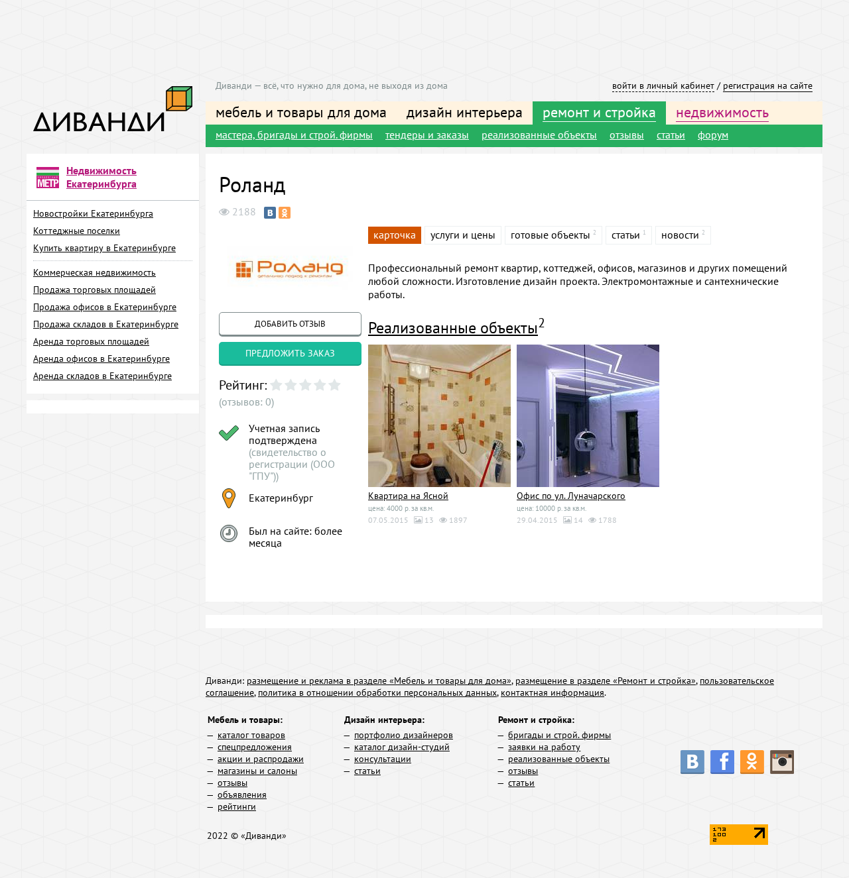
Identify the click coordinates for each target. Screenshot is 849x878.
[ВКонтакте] (270, 213)
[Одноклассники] (285, 213)
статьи (671, 134)
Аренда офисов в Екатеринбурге (101, 358)
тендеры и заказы (427, 134)
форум (713, 134)
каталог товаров (251, 735)
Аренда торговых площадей (91, 341)
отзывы (627, 134)
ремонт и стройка (599, 112)
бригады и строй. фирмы (559, 735)
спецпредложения (255, 747)
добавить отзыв (290, 323)
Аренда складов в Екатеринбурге (102, 376)
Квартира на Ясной (408, 496)
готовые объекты (550, 234)
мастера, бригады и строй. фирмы (294, 134)
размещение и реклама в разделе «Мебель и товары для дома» (379, 680)
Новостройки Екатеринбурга (93, 213)
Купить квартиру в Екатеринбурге (104, 248)
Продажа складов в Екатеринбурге (105, 324)
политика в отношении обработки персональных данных (377, 692)
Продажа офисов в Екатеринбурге (104, 307)
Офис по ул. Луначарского (571, 496)
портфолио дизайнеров (403, 735)
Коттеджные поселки (76, 231)
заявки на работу (544, 747)
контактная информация (552, 692)
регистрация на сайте (768, 85)
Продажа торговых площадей (94, 290)
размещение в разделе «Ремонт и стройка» (605, 680)
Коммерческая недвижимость (94, 272)
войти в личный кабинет (663, 85)
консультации (382, 759)
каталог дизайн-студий (402, 747)
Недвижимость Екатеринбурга (101, 177)
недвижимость (722, 112)
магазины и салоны (257, 771)
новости (680, 234)
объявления (242, 794)
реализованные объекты (539, 134)
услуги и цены (462, 234)
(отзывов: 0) (246, 401)
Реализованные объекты (453, 327)
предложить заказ (290, 353)
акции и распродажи (261, 759)
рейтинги (237, 806)
